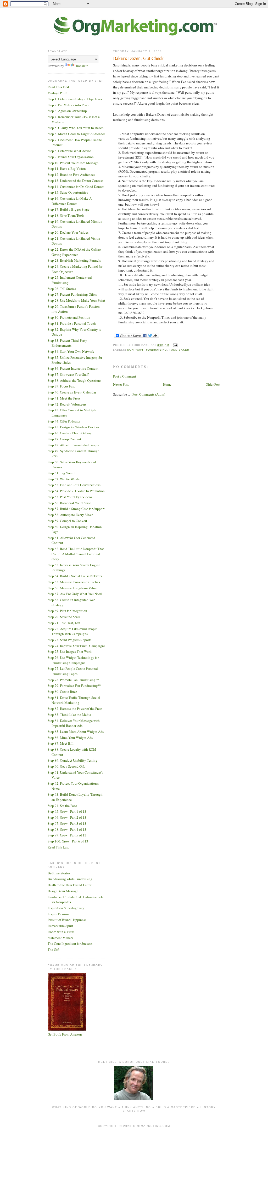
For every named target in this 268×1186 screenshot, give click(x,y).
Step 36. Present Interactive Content (73, 368)
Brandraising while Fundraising (70, 878)
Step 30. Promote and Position (69, 317)
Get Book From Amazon (65, 1034)
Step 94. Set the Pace (62, 805)
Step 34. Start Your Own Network (71, 351)
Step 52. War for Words (64, 479)
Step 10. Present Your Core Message (73, 162)
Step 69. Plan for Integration (67, 610)
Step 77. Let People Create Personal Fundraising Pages (73, 671)
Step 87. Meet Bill (61, 743)
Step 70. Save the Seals (64, 616)
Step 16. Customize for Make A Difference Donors (70, 201)
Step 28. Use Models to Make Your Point (76, 300)
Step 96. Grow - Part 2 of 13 (67, 817)
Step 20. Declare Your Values (68, 232)
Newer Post (121, 384)
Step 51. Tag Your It (62, 473)
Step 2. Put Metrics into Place (68, 105)
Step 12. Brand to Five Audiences (71, 174)
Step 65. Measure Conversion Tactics (74, 582)
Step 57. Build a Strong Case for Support (76, 508)
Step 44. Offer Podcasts (64, 421)
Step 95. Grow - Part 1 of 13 (67, 811)
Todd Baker (179, 349)
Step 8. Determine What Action (70, 150)
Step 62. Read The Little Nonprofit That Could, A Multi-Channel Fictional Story (76, 553)
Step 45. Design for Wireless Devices (73, 427)
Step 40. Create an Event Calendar (72, 392)
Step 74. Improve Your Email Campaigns (76, 645)
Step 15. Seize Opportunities (68, 192)
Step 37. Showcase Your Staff (68, 374)
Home (167, 384)
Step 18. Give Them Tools (66, 215)
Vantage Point (58, 93)
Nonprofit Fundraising (147, 349)
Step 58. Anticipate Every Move (70, 514)
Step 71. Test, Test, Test (64, 622)
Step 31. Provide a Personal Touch (72, 323)
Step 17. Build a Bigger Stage (69, 209)
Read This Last (58, 847)
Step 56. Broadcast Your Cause (69, 503)
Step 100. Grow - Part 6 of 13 (68, 841)
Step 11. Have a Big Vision (67, 168)
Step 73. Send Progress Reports (69, 639)
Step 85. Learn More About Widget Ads (76, 731)
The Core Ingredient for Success (70, 943)
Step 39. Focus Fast (61, 386)
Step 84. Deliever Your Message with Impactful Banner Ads (74, 723)
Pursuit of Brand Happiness (67, 919)
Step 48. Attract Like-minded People (73, 445)
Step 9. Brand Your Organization (71, 156)
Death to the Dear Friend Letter (69, 885)
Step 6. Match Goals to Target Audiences (76, 133)
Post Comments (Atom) (148, 394)
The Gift (53, 949)
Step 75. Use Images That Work (70, 651)
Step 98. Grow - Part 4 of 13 (67, 829)
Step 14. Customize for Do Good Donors (76, 186)
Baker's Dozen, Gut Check (138, 58)
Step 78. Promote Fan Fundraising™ (73, 679)
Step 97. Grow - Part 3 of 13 (67, 823)
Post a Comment (124, 376)
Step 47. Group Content (64, 439)
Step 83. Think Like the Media (69, 714)
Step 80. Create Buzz (62, 691)
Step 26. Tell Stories (62, 288)
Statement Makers (60, 937)
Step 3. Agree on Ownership (67, 110)
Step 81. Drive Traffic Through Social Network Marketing (74, 700)
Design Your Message (63, 891)
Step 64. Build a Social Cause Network (75, 576)
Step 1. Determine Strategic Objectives (75, 99)
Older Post (213, 384)
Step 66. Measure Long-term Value (72, 588)
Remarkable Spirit (60, 925)
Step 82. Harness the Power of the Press (75, 708)
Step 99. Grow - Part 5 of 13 (67, 835)
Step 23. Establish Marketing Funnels (74, 260)
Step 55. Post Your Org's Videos (70, 496)
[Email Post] (174, 345)
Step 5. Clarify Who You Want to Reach (76, 127)
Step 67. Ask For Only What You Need (75, 593)
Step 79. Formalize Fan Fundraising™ (74, 685)
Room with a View (61, 931)
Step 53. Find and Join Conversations (74, 484)
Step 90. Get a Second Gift (66, 766)
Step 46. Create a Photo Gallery (70, 433)
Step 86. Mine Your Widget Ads (70, 737)
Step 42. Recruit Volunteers (67, 404)
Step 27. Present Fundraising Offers (72, 294)
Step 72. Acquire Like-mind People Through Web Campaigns (72, 631)
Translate (81, 65)
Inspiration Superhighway (66, 908)
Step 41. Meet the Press (64, 398)
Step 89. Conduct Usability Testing (72, 760)
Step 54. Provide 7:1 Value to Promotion (76, 490)
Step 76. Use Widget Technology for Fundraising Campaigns (73, 660)
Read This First (58, 87)
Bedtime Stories (59, 873)
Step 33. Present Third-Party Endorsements (67, 343)
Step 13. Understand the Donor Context (75, 180)
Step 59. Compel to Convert (67, 520)
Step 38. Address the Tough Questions (74, 380)
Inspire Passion (58, 914)
